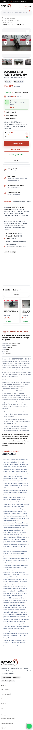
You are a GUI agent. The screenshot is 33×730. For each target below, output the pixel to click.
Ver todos (16, 295)
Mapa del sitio (5, 699)
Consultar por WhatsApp (16, 155)
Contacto (3, 704)
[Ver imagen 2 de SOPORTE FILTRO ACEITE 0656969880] (18, 62)
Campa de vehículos (7, 723)
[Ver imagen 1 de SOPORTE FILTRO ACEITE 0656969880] (7, 62)
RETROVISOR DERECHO (11, 311)
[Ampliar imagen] (27, 32)
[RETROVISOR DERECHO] (11, 304)
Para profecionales (6, 694)
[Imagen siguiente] (27, 43)
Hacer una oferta (16, 149)
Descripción (7, 201)
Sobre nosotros (5, 689)
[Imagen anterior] (5, 43)
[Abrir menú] (30, 6)
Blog (2, 709)
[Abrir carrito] (26, 6)
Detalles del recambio (19, 201)
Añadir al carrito (18, 143)
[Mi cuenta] (21, 6)
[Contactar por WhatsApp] (29, 726)
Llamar (16, 160)
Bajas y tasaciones (6, 728)
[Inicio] (2, 18)
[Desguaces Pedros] (6, 6)
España (16, 96)
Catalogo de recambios (8, 718)
